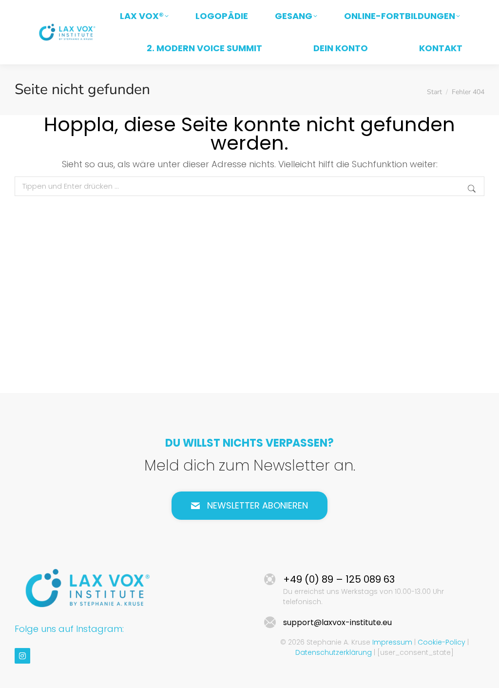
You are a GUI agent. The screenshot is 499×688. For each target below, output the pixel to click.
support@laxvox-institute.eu (337, 622)
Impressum (392, 642)
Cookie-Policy (441, 642)
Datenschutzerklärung (333, 652)
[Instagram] (22, 656)
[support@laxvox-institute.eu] (270, 623)
